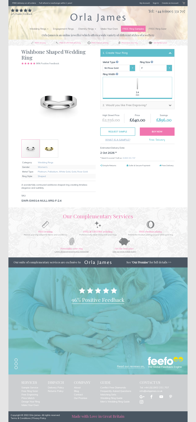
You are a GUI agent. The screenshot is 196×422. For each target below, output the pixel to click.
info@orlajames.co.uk (151, 391)
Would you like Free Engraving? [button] (126, 105)
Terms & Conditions (21, 418)
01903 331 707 (129, 158)
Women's (42, 167)
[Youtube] (161, 397)
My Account (145, 3)
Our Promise (80, 398)
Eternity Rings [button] (86, 28)
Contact (78, 394)
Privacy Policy (39, 418)
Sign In (156, 3)
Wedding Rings (45, 162)
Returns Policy (56, 391)
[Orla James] (98, 17)
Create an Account (170, 3)
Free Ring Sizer (29, 391)
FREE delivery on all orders (24, 3)
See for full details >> (148, 262)
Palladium (53, 171)
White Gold (64, 171)
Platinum (42, 171)
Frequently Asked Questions (115, 391)
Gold (74, 171)
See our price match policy (124, 251)
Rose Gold (82, 171)
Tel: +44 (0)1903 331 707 (154, 387)
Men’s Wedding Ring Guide (115, 401)
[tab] (137, 53)
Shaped (42, 176)
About (77, 387)
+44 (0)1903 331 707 (170, 11)
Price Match (28, 398)
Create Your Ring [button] (117, 53)
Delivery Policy (56, 387)
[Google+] (142, 397)
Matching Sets (108, 394)
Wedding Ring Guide (111, 398)
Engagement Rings (63, 28)
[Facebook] (151, 397)
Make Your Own (109, 28)
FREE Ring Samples (133, 28)
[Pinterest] (170, 397)
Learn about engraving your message (72, 251)
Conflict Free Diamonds (113, 387)
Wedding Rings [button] (38, 28)
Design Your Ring (30, 401)
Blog (76, 391)
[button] (49, 148)
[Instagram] (141, 402)
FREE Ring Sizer (157, 28)
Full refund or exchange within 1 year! (55, 3)
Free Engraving (29, 394)
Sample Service (29, 387)
